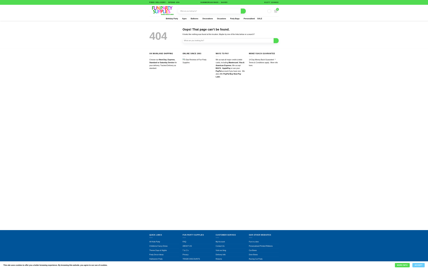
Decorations (208, 19)
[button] (269, 11)
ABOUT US (187, 246)
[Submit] (243, 11)
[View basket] (275, 11)
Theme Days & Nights (158, 250)
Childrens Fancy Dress (158, 246)
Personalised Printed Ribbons (261, 246)
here (250, 65)
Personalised (249, 19)
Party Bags (235, 19)
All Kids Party (154, 242)
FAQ (184, 242)
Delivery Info (221, 255)
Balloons (194, 19)
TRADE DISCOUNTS (191, 259)
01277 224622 (271, 2)
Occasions (221, 19)
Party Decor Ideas (156, 255)
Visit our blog (221, 250)
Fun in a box (254, 242)
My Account (220, 242)
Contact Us (220, 246)
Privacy (185, 255)
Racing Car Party (255, 259)
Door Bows (253, 255)
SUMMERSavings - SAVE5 (214, 2)
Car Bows (253, 250)
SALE (259, 19)
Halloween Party (156, 259)
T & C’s (185, 250)
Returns (219, 259)
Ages (184, 19)
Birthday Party (172, 19)
